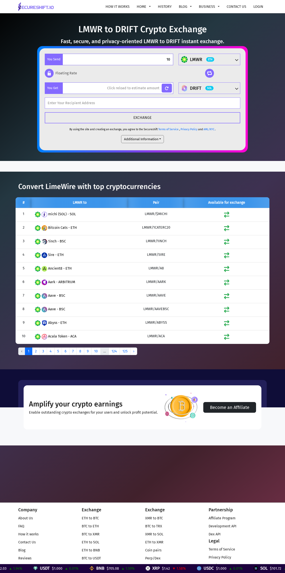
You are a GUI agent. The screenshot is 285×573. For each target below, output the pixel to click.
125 (125, 351)
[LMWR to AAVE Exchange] (226, 297)
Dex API (215, 534)
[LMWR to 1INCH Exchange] (226, 243)
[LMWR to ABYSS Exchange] (226, 324)
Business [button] (207, 6)
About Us (25, 518)
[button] (61, 73)
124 (114, 351)
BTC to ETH (90, 526)
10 (96, 351)
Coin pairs (153, 550)
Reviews (24, 558)
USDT (33, 568)
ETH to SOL (90, 542)
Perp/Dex (153, 558)
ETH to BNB (91, 550)
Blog (21, 550)
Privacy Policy (189, 129)
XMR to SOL (154, 534)
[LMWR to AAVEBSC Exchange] (226, 311)
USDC (197, 568)
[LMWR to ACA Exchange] (226, 338)
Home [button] (142, 6)
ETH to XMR (154, 542)
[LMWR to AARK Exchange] (226, 283)
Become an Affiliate (229, 407)
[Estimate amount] (167, 88)
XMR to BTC (154, 518)
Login (258, 6)
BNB (88, 568)
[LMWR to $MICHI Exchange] (226, 215)
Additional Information (141, 139)
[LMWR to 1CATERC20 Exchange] (226, 229)
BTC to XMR (91, 534)
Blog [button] (183, 6)
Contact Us (236, 6)
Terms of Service (168, 129)
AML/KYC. (209, 129)
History (165, 6)
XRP (144, 568)
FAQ (21, 526)
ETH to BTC (90, 518)
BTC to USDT (91, 558)
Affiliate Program (222, 518)
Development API (222, 526)
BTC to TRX (153, 526)
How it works (118, 6)
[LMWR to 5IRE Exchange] (226, 256)
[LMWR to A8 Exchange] (226, 270)
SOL (252, 568)
